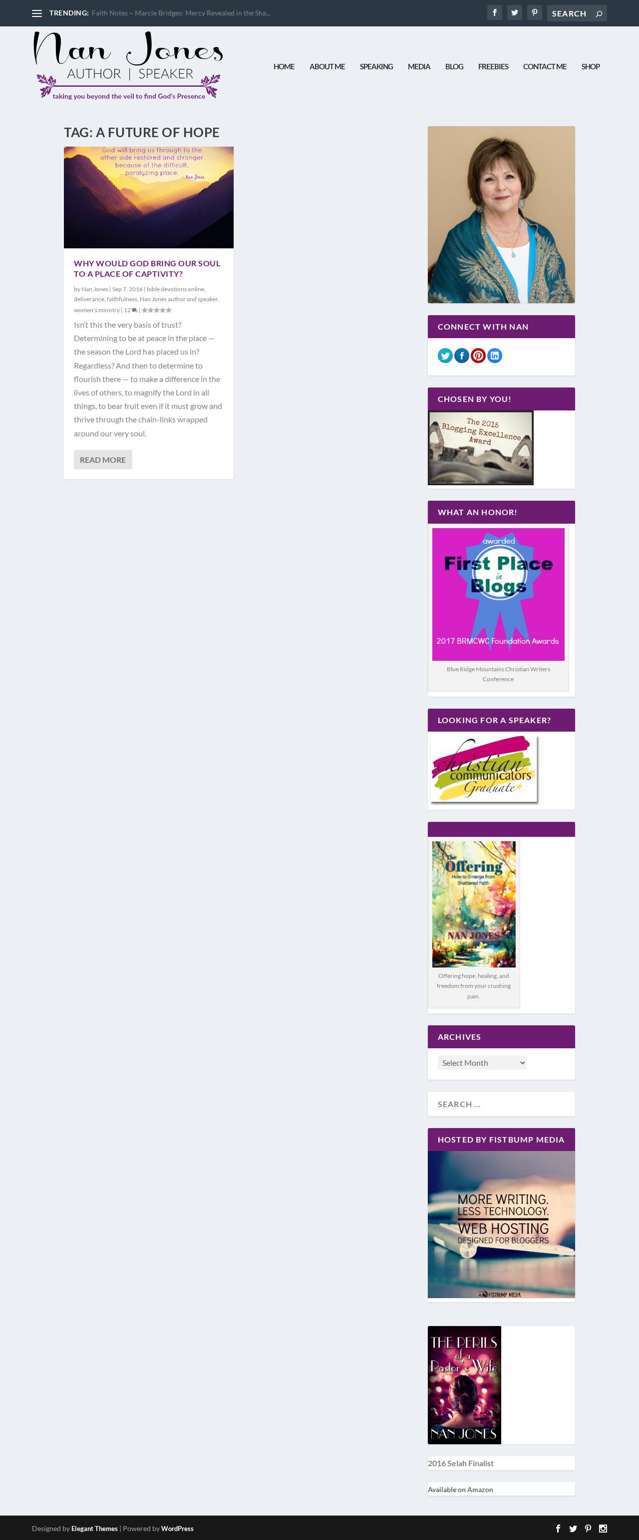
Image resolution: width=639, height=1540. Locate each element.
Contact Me (545, 66)
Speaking (376, 66)
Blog (454, 66)
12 (128, 310)
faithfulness (122, 299)
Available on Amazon (460, 1489)
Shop (591, 66)
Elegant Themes (94, 1529)
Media (419, 66)
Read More (103, 459)
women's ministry (97, 310)
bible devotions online (175, 289)
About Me (327, 66)
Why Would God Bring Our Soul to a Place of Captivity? (147, 268)
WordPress (177, 1529)
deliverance (89, 299)
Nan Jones (94, 289)
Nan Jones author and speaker (179, 299)
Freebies (493, 66)
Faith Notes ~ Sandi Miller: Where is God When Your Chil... (182, 12)
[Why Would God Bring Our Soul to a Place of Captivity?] (149, 197)
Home (284, 66)
